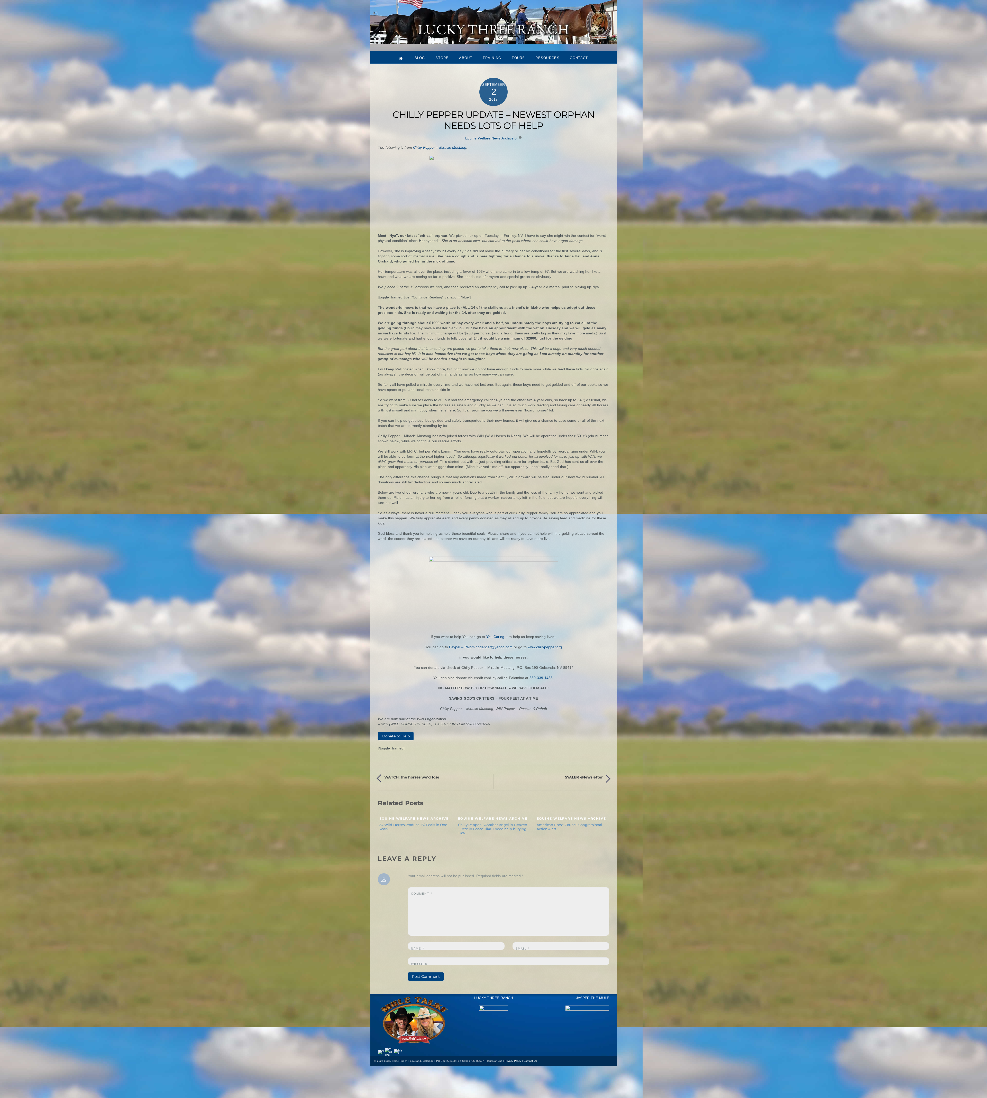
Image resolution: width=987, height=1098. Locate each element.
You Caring (495, 637)
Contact (579, 58)
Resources (547, 58)
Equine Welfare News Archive (489, 138)
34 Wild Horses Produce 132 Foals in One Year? (413, 827)
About (465, 58)
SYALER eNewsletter (584, 777)
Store (442, 58)
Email (522, 948)
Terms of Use (494, 1060)
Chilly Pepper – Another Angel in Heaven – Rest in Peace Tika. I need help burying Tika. (492, 829)
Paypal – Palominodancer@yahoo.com (481, 647)
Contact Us (530, 1060)
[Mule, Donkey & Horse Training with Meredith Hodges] (493, 41)
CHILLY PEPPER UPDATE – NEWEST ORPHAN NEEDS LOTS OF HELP (493, 120)
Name (417, 948)
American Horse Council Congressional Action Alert (569, 827)
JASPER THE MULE (592, 998)
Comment (421, 893)
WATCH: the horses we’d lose (411, 777)
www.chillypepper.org (545, 647)
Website (419, 963)
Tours (518, 58)
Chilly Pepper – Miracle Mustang (439, 147)
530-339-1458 (541, 678)
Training (492, 58)
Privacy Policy (513, 1060)
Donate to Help (396, 736)
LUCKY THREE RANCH (493, 998)
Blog (420, 58)
